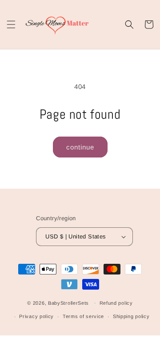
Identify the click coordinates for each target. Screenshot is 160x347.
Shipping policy (131, 316)
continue (80, 147)
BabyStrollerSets (68, 302)
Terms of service (83, 316)
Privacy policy (36, 316)
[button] (11, 24)
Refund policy (116, 303)
